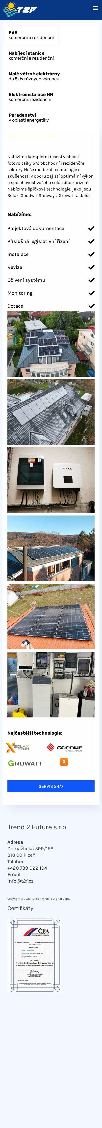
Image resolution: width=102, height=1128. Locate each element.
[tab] (31, 35)
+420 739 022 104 (27, 868)
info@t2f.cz (20, 881)
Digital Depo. (61, 898)
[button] (95, 7)
